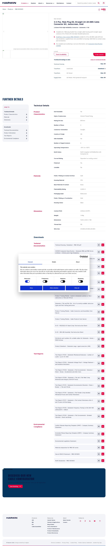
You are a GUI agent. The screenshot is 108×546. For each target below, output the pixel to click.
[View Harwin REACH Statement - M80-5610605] (98, 454)
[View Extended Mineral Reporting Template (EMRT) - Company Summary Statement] (98, 434)
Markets (33, 3)
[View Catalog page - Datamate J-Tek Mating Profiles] (98, 282)
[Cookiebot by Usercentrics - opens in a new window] (81, 257)
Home (4, 9)
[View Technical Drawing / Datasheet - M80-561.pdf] (98, 245)
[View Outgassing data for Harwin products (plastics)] (98, 266)
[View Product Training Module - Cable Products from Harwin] (98, 319)
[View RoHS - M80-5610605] (98, 460)
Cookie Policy (73, 542)
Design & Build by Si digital (22, 542)
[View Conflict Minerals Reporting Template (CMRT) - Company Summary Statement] (98, 426)
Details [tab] (54, 262)
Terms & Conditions (56, 542)
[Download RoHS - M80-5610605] (102, 460)
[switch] (45, 281)
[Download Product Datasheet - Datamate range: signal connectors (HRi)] (102, 346)
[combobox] (88, 3)
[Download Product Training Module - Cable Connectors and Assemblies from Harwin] (102, 312)
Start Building (14, 486)
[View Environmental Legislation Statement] (98, 441)
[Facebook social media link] (85, 521)
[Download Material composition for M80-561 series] (102, 447)
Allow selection (54, 288)
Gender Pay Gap (97, 542)
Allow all (76, 288)
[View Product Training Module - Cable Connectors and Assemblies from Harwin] (98, 312)
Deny (31, 288)
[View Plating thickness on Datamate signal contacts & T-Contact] (98, 273)
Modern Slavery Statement (85, 542)
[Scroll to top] (100, 521)
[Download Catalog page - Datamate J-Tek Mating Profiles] (102, 282)
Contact (68, 3)
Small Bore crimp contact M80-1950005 (67, 37)
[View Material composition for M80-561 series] (98, 447)
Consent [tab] (30, 262)
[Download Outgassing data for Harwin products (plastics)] (102, 266)
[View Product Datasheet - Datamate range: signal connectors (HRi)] (98, 346)
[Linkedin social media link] (90, 521)
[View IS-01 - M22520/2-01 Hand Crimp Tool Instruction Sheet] (98, 325)
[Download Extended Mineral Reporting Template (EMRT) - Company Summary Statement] (102, 434)
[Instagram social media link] (80, 521)
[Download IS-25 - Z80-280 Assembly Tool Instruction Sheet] (102, 332)
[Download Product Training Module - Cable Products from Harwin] (102, 319)
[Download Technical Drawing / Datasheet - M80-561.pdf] (102, 245)
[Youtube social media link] (94, 521)
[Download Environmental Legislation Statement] (102, 441)
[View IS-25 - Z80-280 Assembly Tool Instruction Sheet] (98, 332)
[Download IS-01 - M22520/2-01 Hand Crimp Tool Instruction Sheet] (102, 325)
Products (10, 9)
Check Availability (61, 54)
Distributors (60, 3)
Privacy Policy (65, 542)
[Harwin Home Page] (8, 3)
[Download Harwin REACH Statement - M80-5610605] (102, 454)
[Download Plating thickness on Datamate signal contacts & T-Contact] (102, 273)
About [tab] (77, 262)
